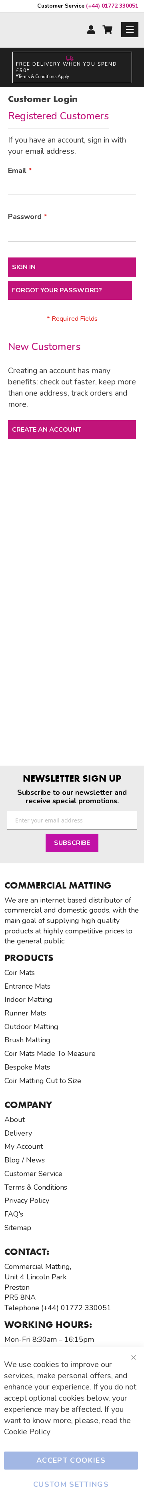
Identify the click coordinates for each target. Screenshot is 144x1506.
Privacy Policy (26, 1200)
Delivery (18, 1133)
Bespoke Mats (27, 1067)
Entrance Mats (27, 986)
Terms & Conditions (35, 1187)
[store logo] (37, 29)
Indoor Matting (28, 999)
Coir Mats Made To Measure (50, 1053)
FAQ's (13, 1214)
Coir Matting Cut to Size (42, 1081)
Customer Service (33, 1173)
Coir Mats (19, 972)
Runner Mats (25, 1013)
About (14, 1119)
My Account (23, 1146)
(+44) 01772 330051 (87, 6)
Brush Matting (27, 1040)
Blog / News (24, 1160)
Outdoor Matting (31, 1026)
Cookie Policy (27, 1431)
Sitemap (17, 1228)
